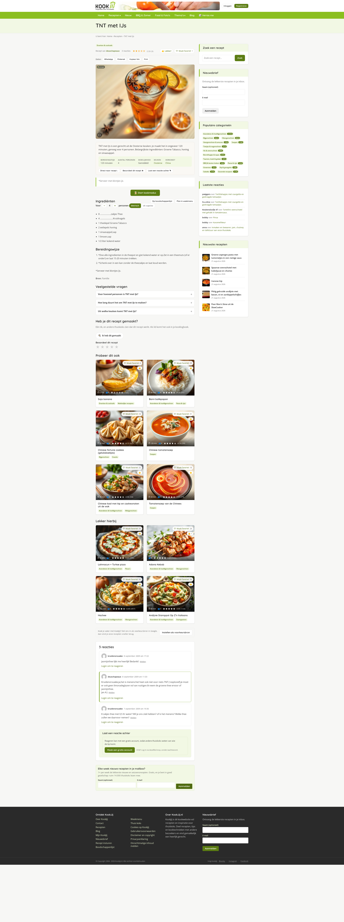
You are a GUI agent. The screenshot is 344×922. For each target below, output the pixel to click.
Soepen (153, 454)
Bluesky (222, 861)
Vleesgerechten (182, 569)
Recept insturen (104, 843)
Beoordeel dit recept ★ (133, 170)
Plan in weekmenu (185, 201)
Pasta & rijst (181, 403)
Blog (192, 15)
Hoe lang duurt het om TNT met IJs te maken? (122, 302)
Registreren (241, 6)
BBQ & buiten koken (213, 163)
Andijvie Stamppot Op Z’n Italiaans (168, 615)
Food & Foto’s (162, 15)
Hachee (102, 615)
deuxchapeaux (113, 51)
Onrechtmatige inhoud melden (142, 845)
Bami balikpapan (158, 399)
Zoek (239, 58)
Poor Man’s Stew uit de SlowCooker (222, 306)
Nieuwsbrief (102, 839)
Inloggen (228, 6)
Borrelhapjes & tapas (213, 155)
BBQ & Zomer (143, 15)
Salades (208, 171)
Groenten (209, 167)
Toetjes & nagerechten (214, 146)
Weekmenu (136, 819)
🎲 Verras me (206, 15)
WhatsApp (108, 59)
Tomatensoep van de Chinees (165, 503)
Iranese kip (216, 281)
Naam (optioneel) (105, 780)
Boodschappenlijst (105, 847)
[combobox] (218, 58)
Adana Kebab (156, 564)
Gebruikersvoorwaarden (143, 831)
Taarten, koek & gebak (214, 159)
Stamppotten (181, 619)
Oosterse (158, 163)
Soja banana (105, 399)
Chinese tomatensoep (161, 449)
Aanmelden (184, 786)
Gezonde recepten (227, 171)
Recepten (114, 15)
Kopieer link (134, 59)
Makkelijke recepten (126, 403)
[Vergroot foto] (99, 135)
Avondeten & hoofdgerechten (161, 403)
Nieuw (128, 15)
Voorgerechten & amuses (215, 142)
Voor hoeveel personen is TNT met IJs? (118, 294)
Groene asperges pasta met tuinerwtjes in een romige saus (226, 256)
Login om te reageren (112, 666)
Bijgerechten (104, 457)
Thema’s (179, 15)
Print (146, 59)
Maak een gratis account (119, 750)
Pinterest (121, 59)
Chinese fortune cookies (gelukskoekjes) (111, 451)
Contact (100, 823)
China (168, 163)
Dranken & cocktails (104, 45)
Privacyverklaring (139, 839)
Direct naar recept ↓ (109, 170)
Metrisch (135, 205)
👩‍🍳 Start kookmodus (145, 192)
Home (101, 15)
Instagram (233, 861)
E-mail (139, 780)
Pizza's (127, 569)
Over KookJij (102, 819)
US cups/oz (148, 205)
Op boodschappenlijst (162, 201)
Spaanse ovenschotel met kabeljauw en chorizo (223, 269)
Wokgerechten (131, 511)
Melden (143, 661)
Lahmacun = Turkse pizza (112, 564)
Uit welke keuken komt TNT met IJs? (117, 311)
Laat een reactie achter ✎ (159, 170)
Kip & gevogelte (228, 167)
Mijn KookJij (101, 835)
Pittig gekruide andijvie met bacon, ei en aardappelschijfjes (226, 293)
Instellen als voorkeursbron (176, 632)
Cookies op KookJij (140, 827)
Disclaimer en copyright (143, 835)
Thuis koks (136, 823)
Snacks (115, 457)
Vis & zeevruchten (212, 150)
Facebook (244, 861)
